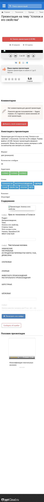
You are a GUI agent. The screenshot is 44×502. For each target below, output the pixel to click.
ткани (4, 187)
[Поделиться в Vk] (16, 62)
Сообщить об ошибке (11, 325)
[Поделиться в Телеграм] (27, 62)
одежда (38, 183)
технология (7, 183)
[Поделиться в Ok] (19, 62)
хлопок (23, 187)
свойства (13, 187)
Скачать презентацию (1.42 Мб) (23, 39)
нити (31, 187)
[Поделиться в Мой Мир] (23, 62)
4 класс (5, 173)
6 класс (23, 173)
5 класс (14, 173)
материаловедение (23, 183)
